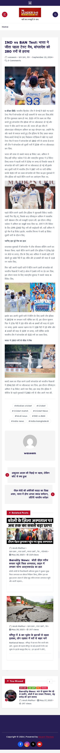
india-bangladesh (39, 421)
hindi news (21, 416)
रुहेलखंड (44, 551)
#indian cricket (24, 406)
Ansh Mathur (18, 548)
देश (38, 551)
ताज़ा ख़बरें (22, 551)
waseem (12, 57)
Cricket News (41, 411)
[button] (49, 681)
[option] (30, 695)
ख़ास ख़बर (22, 57)
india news (18, 421)
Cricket (42, 406)
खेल (28, 57)
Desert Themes (46, 737)
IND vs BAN (39, 416)
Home (5, 26)
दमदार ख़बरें (31, 551)
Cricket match (21, 411)
